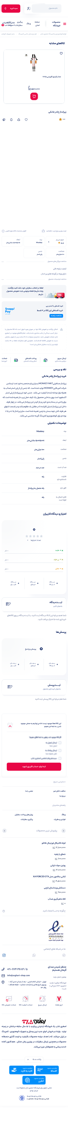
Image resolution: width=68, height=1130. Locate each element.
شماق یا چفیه (60, 854)
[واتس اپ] (34, 955)
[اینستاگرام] (4, 955)
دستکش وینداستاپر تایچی (55, 888)
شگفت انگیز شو (59, 791)
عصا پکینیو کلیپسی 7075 (52, 76)
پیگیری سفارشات (19, 24)
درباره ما (63, 796)
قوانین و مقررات (60, 819)
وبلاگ (28, 24)
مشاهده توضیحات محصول (57, 279)
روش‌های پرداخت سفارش (24, 814)
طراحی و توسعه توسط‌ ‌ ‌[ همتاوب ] (38, 1099)
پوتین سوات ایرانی (58, 865)
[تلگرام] (64, 955)
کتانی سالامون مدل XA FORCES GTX (49, 877)
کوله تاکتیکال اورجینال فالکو (54, 843)
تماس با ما (9, 24)
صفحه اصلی (37, 24)
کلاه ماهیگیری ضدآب (57, 899)
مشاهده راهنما (56, 315)
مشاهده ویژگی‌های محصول (57, 261)
